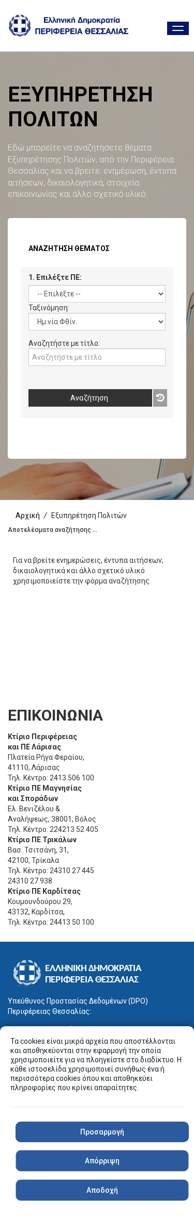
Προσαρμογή (102, 1132)
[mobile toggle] (178, 28)
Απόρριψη (102, 1161)
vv (32, 371)
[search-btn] (162, 398)
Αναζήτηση (89, 398)
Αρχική (28, 515)
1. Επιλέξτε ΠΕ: (55, 277)
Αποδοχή (102, 1190)
